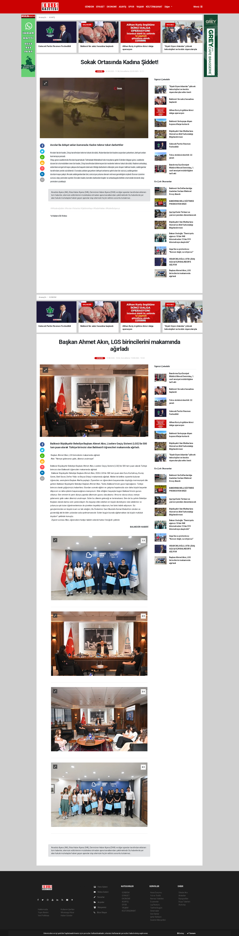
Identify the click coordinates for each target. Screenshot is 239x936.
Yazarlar (101, 897)
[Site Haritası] (68, 900)
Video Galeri (102, 892)
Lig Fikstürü (155, 905)
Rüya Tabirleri (184, 902)
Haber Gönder (66, 915)
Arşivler (100, 902)
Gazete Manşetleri (158, 920)
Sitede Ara (183, 892)
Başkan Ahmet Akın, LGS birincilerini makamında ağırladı (180, 273)
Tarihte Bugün (156, 908)
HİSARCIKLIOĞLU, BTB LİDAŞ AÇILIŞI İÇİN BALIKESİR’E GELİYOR (182, 262)
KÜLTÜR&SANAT (154, 6)
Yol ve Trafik (155, 895)
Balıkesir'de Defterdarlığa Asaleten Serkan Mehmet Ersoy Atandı (180, 191)
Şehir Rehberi (156, 917)
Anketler (182, 895)
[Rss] (63, 900)
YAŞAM (140, 6)
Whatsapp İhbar (67, 912)
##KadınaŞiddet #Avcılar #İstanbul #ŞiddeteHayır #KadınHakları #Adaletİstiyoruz (85, 208)
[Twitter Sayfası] (44, 900)
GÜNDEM (89, 6)
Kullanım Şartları (67, 909)
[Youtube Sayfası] (54, 900)
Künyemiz (101, 907)
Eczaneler (154, 902)
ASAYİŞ (122, 6)
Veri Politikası (43, 915)
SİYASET (100, 6)
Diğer (168, 6)
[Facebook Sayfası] (39, 900)
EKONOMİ (111, 6)
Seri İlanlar (154, 914)
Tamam (192, 933)
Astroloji (182, 905)
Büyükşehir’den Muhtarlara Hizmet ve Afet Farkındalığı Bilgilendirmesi (181, 134)
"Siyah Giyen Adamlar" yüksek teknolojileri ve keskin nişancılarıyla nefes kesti (182, 89)
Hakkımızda (43, 909)
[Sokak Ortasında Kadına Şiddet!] (94, 108)
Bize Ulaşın (102, 912)
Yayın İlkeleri (43, 912)
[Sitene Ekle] (73, 900)
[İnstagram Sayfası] (49, 900)
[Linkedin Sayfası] (58, 900)
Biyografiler (183, 899)
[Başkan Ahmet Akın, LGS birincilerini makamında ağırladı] (94, 400)
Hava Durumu (156, 892)
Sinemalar (154, 911)
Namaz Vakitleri (157, 899)
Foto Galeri (102, 887)
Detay (181, 933)
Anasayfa (42, 17)
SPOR (131, 6)
